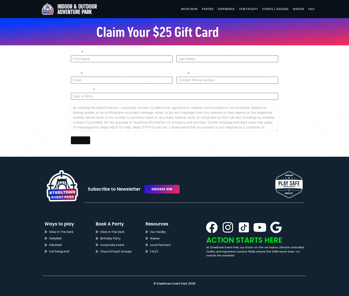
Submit (80, 140)
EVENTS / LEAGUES (275, 9)
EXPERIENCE (226, 9)
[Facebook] (211, 227)
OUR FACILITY (248, 9)
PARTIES (207, 9)
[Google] (275, 227)
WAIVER (298, 9)
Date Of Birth (83, 90)
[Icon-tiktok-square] (243, 227)
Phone (183, 73)
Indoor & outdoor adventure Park (77, 9)
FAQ (311, 9)
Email (77, 73)
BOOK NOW (189, 9)
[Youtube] (259, 227)
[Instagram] (227, 227)
